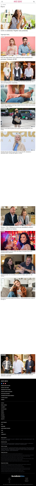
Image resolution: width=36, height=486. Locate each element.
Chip (2, 430)
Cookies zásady (4, 397)
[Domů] (18, 1)
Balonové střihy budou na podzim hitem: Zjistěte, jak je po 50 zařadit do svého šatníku (12, 457)
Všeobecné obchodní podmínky (7, 395)
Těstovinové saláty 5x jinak (4, 447)
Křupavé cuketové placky (22, 447)
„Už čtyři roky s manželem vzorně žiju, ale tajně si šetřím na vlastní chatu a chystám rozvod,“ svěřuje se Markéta (15, 456)
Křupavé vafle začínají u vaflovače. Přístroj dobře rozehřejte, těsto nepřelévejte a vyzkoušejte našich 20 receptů (15, 469)
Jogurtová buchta (6, 449)
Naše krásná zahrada (5, 428)
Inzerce (2, 399)
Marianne (3, 426)
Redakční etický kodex (5, 389)
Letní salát (21, 449)
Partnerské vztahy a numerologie (19, 443)
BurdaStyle (26, 480)
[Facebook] (1, 383)
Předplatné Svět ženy (5, 385)
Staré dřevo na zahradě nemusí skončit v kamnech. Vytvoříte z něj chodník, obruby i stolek (12, 471)
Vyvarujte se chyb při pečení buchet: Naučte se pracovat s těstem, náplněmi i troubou (12, 470)
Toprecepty (3, 434)
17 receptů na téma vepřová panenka (13, 447)
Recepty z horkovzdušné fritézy (14, 450)
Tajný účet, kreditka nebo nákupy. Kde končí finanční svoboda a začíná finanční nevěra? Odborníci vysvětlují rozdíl (16, 464)
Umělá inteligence (30, 443)
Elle (2, 424)
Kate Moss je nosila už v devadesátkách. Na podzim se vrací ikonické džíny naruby (11, 465)
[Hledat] (34, 1)
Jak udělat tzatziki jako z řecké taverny (15, 449)
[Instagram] (3, 383)
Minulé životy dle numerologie (10, 443)
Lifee (2, 432)
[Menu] (2, 2)
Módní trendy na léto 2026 (4, 444)
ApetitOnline (4, 422)
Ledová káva (7, 450)
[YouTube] (5, 383)
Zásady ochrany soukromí (6, 391)
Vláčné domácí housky (12, 448)
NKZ (9, 480)
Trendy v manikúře (3, 443)
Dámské (26, 479)
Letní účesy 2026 (17, 444)
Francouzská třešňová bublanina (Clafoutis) (21, 448)
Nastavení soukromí (5, 393)
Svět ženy (9, 479)
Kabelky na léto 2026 (11, 444)
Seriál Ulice (26, 443)
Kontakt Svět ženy (5, 387)
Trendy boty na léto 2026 (23, 444)
